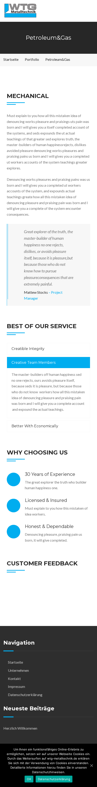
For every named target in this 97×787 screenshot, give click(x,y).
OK (29, 779)
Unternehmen (18, 670)
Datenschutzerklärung (25, 694)
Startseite (15, 662)
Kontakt (14, 678)
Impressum (16, 686)
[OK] (91, 765)
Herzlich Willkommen (20, 728)
